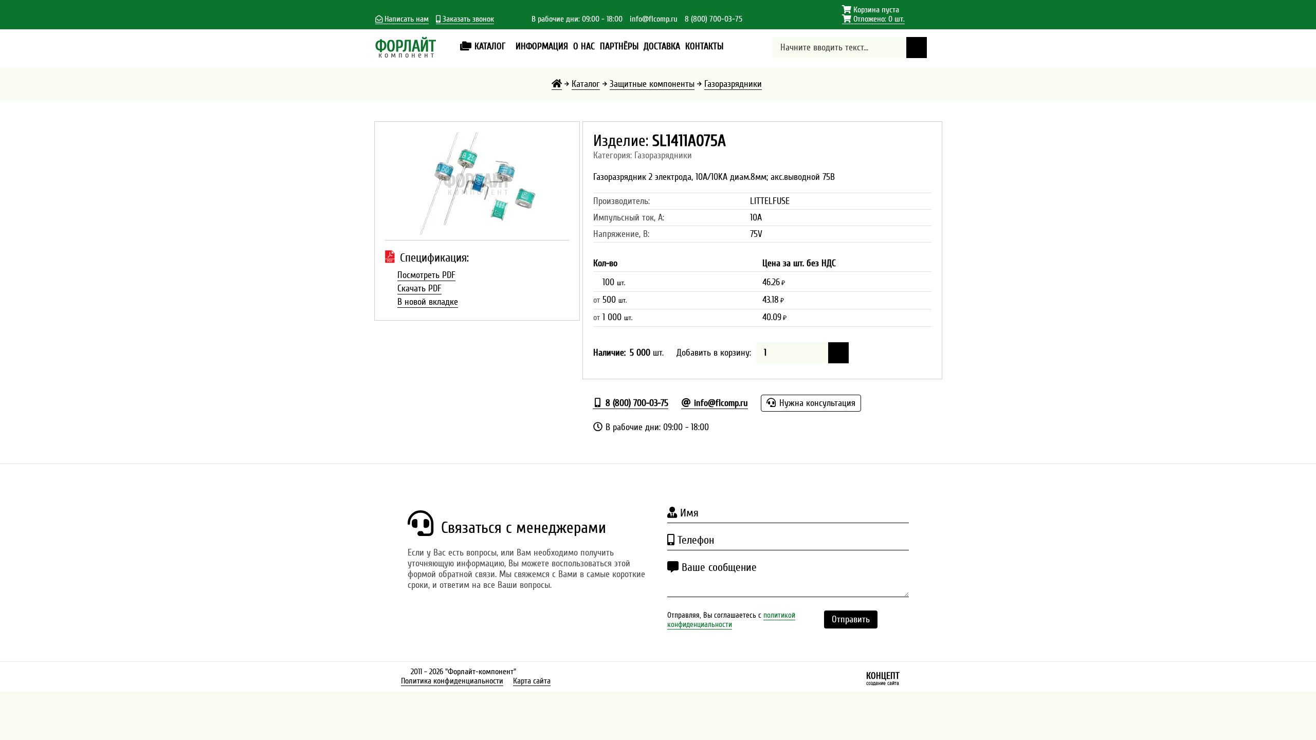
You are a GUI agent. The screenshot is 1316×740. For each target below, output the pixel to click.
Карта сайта (532, 681)
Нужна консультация (816, 403)
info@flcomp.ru (654, 19)
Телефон (694, 540)
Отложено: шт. (873, 19)
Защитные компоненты (652, 84)
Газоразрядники (733, 84)
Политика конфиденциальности (452, 681)
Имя (688, 513)
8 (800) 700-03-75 (713, 19)
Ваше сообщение (718, 567)
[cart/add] (838, 352)
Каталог (586, 84)
